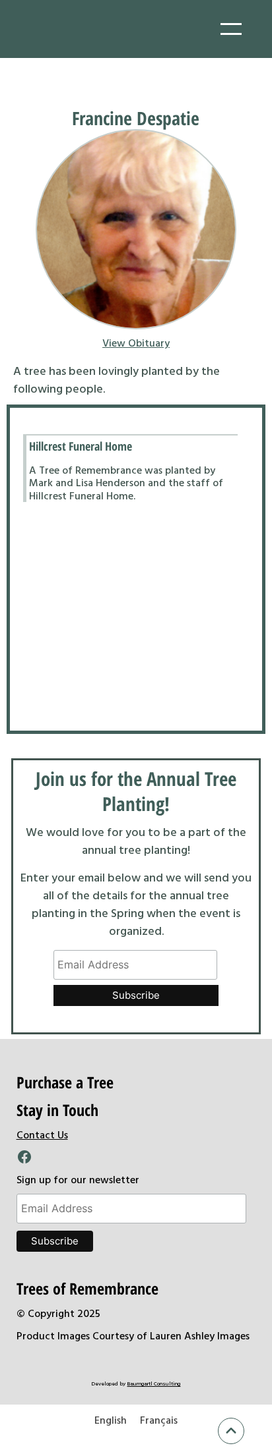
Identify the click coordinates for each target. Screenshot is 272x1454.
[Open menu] (231, 29)
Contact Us (42, 1134)
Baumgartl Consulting (153, 1383)
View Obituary (136, 342)
